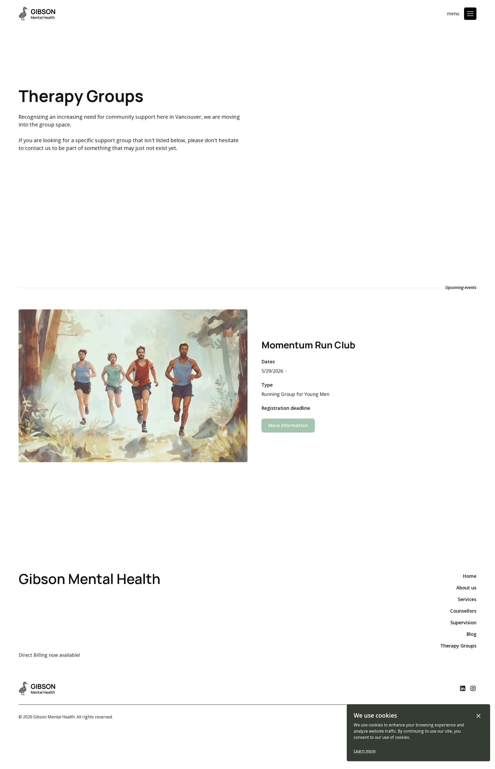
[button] (470, 13)
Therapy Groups (458, 646)
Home (469, 576)
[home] (37, 13)
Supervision (463, 622)
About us (466, 587)
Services (467, 599)
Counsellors (463, 611)
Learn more (365, 751)
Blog (471, 634)
